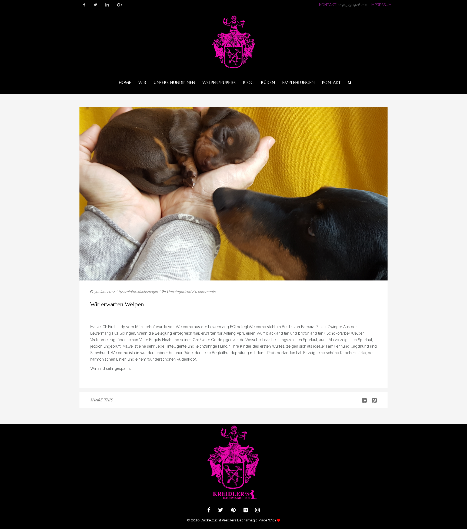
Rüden (268, 82)
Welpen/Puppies (219, 82)
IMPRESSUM (381, 5)
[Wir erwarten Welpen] (372, 400)
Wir (142, 82)
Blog (248, 82)
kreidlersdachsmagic (140, 292)
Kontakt (331, 82)
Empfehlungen (298, 82)
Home (125, 82)
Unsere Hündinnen (174, 82)
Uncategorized (179, 292)
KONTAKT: (328, 5)
